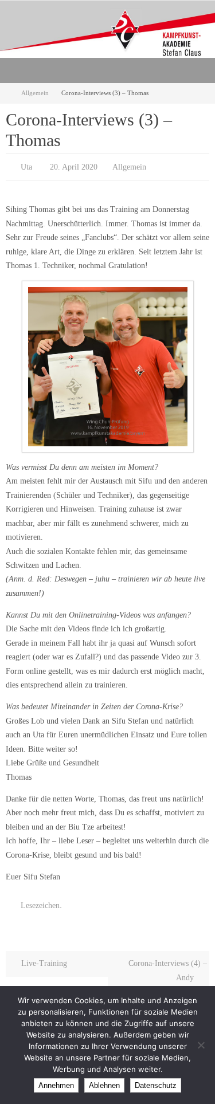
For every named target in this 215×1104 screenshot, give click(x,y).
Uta (26, 166)
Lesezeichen (40, 901)
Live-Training (43, 958)
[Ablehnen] (200, 1045)
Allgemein (35, 92)
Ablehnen (104, 1085)
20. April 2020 (73, 166)
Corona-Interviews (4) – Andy (167, 965)
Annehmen (56, 1085)
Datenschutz (156, 1085)
